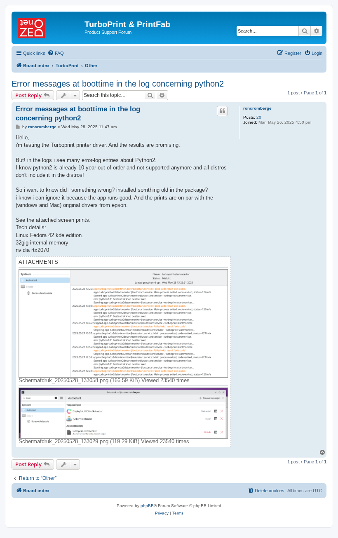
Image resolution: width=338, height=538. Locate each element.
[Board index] (49, 27)
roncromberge (257, 108)
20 (258, 117)
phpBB (147, 505)
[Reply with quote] (222, 111)
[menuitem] (55, 53)
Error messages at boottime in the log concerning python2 (118, 83)
